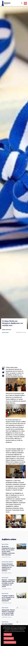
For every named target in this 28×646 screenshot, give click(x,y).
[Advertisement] (14, 350)
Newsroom (8, 329)
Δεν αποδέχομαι (9, 638)
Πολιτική (11, 561)
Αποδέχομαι (8, 634)
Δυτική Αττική (5, 332)
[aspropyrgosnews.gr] (6, 5)
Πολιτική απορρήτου (10, 642)
